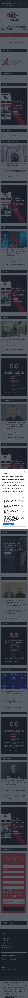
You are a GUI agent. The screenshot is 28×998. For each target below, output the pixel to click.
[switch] (22, 501)
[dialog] (14, 499)
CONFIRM (8, 524)
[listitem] (14, 498)
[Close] (25, 472)
